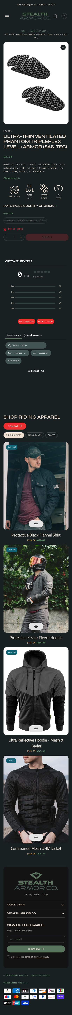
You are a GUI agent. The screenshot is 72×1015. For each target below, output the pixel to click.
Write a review (45, 321)
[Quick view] (36, 523)
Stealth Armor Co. (20, 975)
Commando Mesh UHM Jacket (36, 848)
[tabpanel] (36, 375)
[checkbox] (13, 361)
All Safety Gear (38, 31)
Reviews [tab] (14, 335)
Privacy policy (41, 957)
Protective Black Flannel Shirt (36, 535)
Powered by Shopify (40, 975)
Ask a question (26, 321)
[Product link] (36, 486)
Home (23, 31)
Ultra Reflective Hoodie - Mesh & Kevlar (36, 743)
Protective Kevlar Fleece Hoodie (35, 638)
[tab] (32, 335)
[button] (7, 16)
